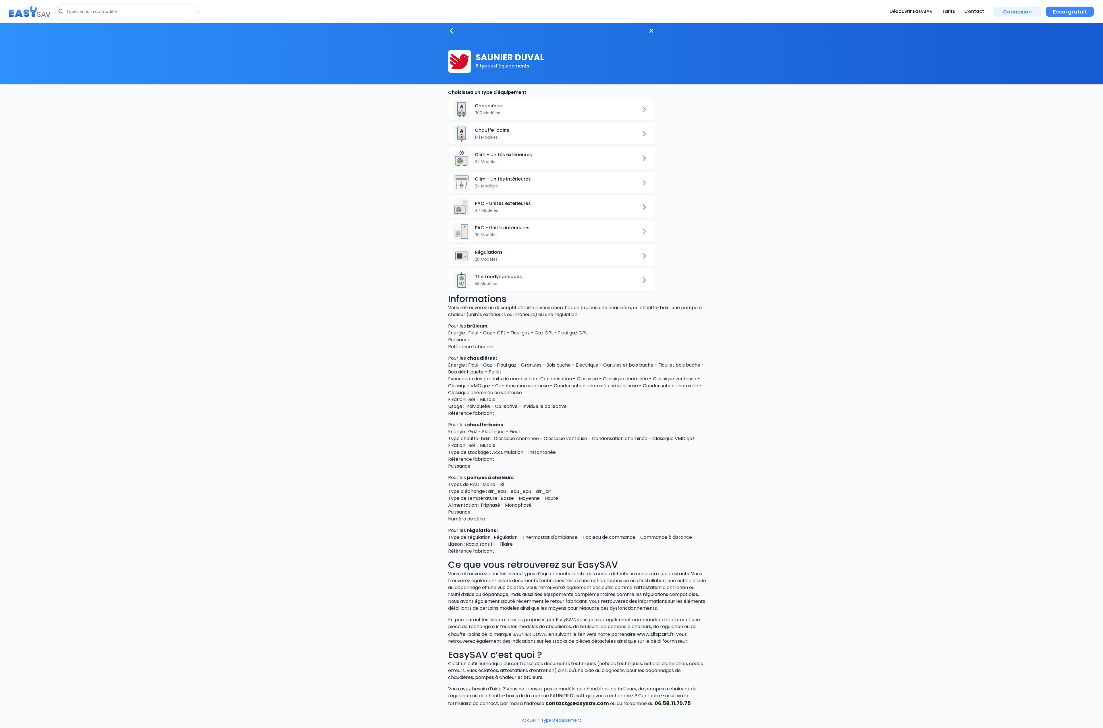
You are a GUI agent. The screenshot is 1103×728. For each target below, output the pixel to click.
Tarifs (948, 11)
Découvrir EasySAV (911, 11)
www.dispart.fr (655, 634)
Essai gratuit (1070, 11)
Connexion (1017, 11)
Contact (974, 11)
